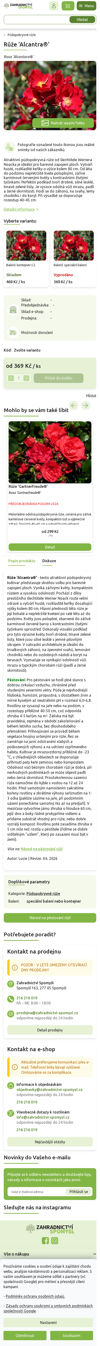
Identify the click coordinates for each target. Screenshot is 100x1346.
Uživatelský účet (50, 5)
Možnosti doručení (37, 328)
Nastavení (48, 1322)
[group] (48, 481)
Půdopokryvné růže (43, 892)
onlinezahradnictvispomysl (43, 1239)
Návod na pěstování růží (42, 847)
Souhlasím (71, 1335)
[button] (48, 524)
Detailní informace (19, 207)
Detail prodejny (48, 1029)
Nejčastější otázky (48, 1140)
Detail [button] (48, 540)
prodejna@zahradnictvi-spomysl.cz (47, 1011)
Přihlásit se (75, 1190)
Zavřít (13, 392)
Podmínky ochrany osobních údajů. (35, 1296)
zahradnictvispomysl (53, 1239)
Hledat (78, 19)
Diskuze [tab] (49, 554)
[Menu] (83, 5)
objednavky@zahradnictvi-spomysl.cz (50, 1088)
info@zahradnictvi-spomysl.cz (43, 1116)
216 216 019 (27, 996)
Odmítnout (25, 1335)
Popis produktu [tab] (21, 554)
